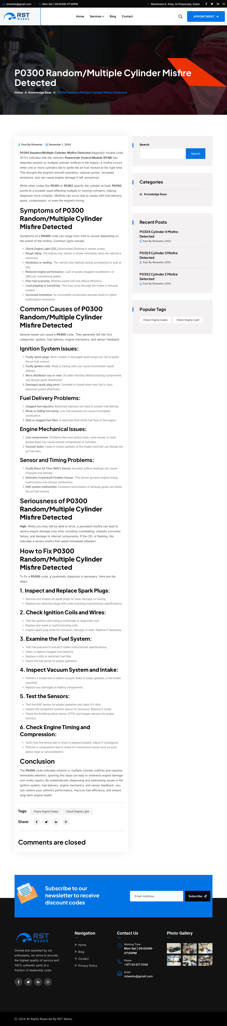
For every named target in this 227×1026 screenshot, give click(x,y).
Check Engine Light (77, 811)
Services (95, 16)
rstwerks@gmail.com (18, 3)
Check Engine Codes (46, 811)
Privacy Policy (87, 965)
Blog (113, 16)
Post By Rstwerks (32, 144)
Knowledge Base (39, 92)
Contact (127, 16)
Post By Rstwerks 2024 (157, 241)
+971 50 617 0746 (136, 964)
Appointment (204, 16)
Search (144, 144)
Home (80, 16)
